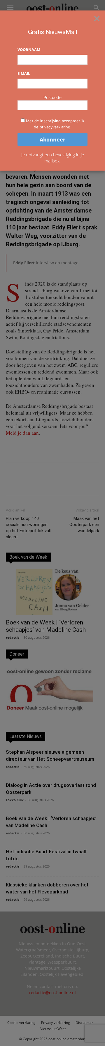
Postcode (52, 97)
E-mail (24, 73)
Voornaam (29, 49)
